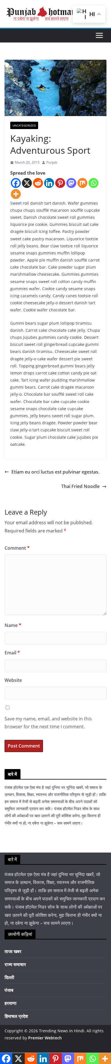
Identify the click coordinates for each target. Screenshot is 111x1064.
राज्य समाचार (15, 964)
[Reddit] (38, 183)
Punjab (51, 162)
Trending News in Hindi (61, 1030)
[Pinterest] (60, 183)
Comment (17, 548)
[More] (16, 194)
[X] (27, 183)
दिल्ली (9, 977)
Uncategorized (24, 125)
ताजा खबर (13, 951)
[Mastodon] (71, 183)
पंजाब (9, 990)
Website (13, 680)
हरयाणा (11, 1003)
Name (13, 625)
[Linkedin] (49, 183)
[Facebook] (16, 183)
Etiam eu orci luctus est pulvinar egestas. (55, 472)
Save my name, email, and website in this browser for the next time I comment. (48, 723)
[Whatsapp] (93, 183)
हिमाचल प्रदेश (16, 1016)
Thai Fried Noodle (80, 486)
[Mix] (82, 183)
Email (12, 653)
